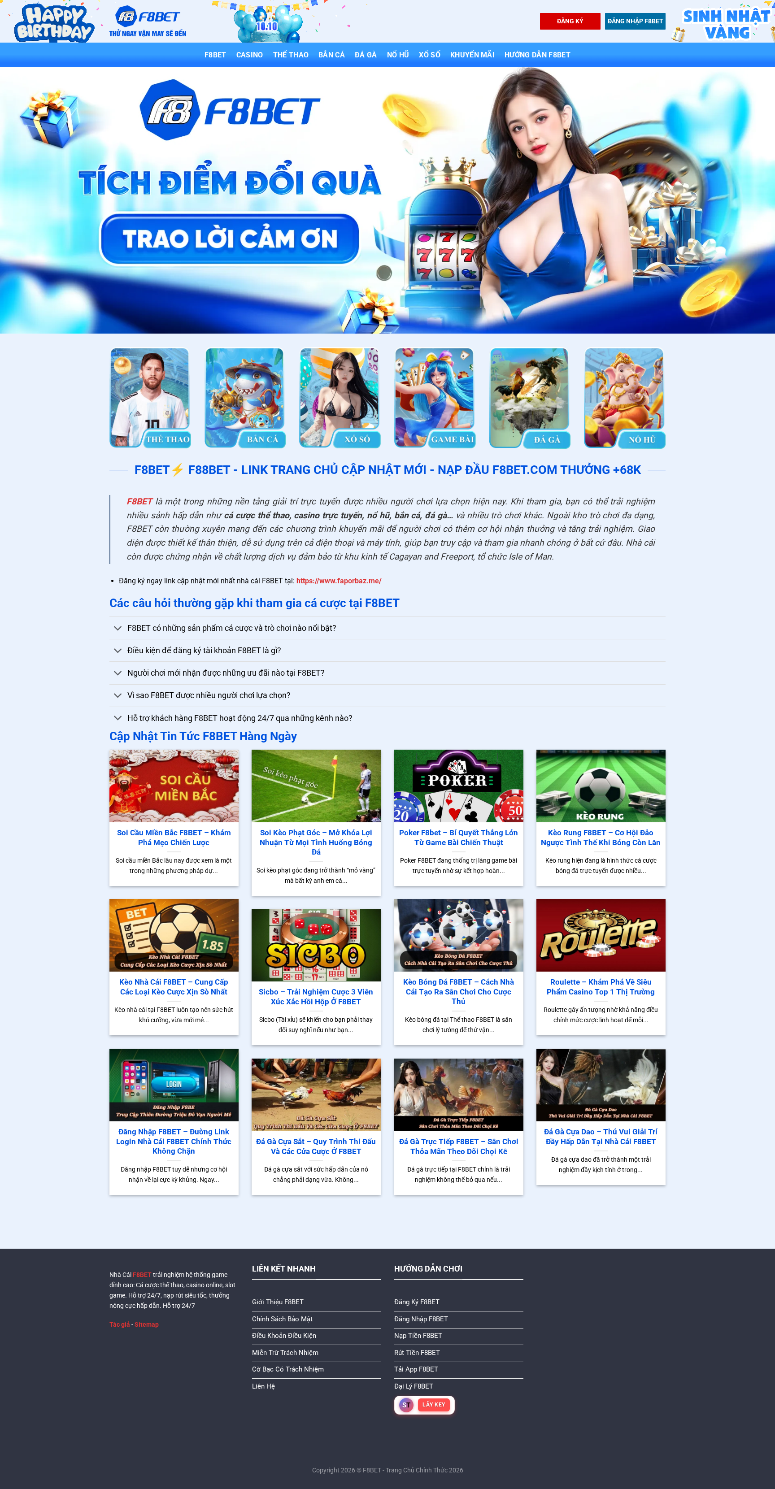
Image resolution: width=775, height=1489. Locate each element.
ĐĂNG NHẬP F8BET (635, 21)
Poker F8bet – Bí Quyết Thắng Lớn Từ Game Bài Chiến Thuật (458, 838)
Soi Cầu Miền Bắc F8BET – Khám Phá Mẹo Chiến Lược (174, 838)
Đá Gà (366, 55)
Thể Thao (291, 55)
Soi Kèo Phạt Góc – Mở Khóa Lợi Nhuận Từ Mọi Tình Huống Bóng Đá (316, 842)
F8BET (215, 55)
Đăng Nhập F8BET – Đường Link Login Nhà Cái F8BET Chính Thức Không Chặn (173, 1141)
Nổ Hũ (398, 55)
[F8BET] (147, 21)
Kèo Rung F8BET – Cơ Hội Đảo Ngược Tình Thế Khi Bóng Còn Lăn (601, 838)
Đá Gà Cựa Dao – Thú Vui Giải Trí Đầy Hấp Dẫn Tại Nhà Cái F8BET (600, 1137)
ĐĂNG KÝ (570, 21)
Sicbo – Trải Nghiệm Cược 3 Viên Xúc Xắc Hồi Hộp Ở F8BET (316, 997)
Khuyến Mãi (472, 55)
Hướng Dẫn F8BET (537, 55)
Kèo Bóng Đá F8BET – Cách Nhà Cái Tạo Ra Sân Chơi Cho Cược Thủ (458, 992)
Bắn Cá (331, 55)
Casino (249, 55)
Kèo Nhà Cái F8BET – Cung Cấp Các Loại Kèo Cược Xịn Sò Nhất (173, 987)
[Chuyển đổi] (118, 628)
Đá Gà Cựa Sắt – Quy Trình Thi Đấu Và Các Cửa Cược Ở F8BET (316, 1146)
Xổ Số (429, 55)
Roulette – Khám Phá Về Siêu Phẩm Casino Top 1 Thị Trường (601, 987)
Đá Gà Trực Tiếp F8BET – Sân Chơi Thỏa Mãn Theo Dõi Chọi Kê (458, 1146)
